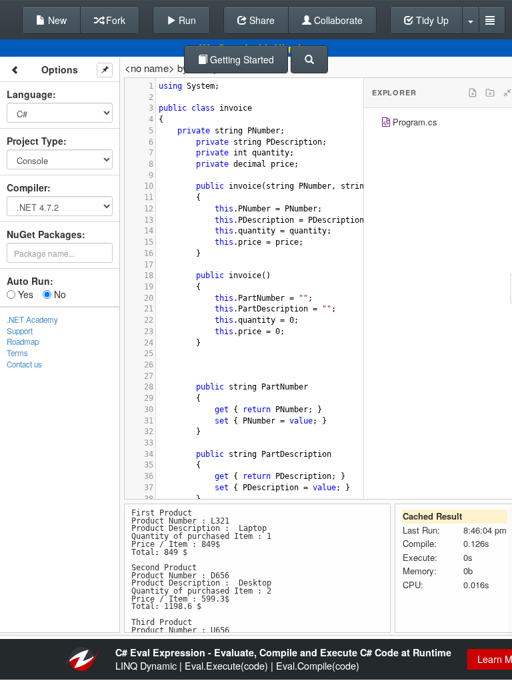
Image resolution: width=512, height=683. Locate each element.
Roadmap (23, 341)
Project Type (35, 140)
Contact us (24, 364)
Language (30, 94)
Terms (17, 353)
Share (261, 20)
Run (186, 20)
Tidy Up (431, 20)
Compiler (27, 187)
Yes (24, 294)
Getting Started (240, 59)
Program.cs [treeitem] (415, 121)
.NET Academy (32, 319)
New (56, 20)
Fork (114, 20)
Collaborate (337, 20)
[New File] (473, 93)
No (58, 294)
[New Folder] (490, 93)
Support (20, 330)
